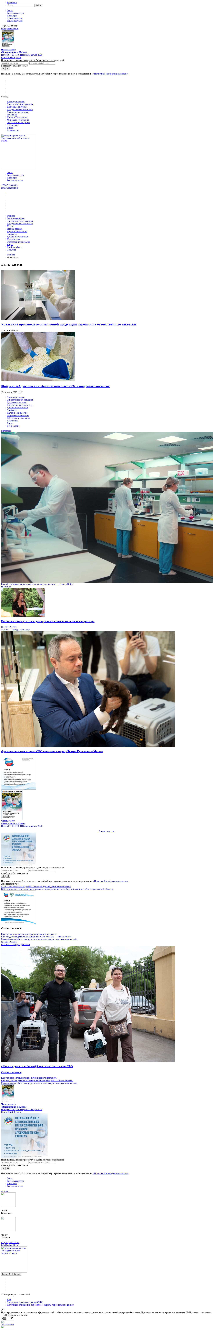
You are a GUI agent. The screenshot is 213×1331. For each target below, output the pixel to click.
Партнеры (12, 15)
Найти (38, 5)
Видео (10, 127)
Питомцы (6, 586)
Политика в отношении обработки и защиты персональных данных (40, 1305)
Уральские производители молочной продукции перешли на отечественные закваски (68, 324)
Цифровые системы (17, 107)
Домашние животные (17, 112)
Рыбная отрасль (14, 229)
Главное (11, 215)
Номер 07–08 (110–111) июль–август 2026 (21, 55)
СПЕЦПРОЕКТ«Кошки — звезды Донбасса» (15, 628)
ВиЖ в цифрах (14, 247)
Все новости (13, 130)
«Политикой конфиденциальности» (110, 73)
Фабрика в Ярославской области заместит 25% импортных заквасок (55, 386)
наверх (5, 1191)
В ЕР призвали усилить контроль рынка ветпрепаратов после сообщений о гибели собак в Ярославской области (57, 889)
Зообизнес (12, 114)
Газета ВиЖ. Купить (11, 57)
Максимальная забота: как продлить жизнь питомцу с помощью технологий (39, 939)
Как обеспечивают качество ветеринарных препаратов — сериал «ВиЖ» (37, 584)
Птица (10, 226)
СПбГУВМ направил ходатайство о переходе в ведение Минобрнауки (36, 886)
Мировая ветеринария (18, 120)
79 (8, 876)
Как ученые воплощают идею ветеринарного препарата (29, 934)
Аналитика (12, 125)
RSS (9, 1299)
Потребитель (13, 239)
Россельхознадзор (15, 13)
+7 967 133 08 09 (9, 185)
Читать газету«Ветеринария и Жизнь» (14, 50)
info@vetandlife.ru (9, 28)
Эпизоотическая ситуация (20, 104)
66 (8, 1168)
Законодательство (15, 101)
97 (8, 69)
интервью (6, 431)
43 (3, 876)
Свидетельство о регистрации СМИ (25, 1302)
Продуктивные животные (20, 109)
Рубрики (12, 2)
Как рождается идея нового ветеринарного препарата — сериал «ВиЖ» (37, 936)
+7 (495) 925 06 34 (10, 1242)
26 (3, 69)
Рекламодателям (15, 21)
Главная (11, 254)
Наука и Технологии (17, 117)
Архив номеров (14, 18)
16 (3, 1168)
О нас (10, 10)
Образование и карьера (18, 122)
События (11, 249)
